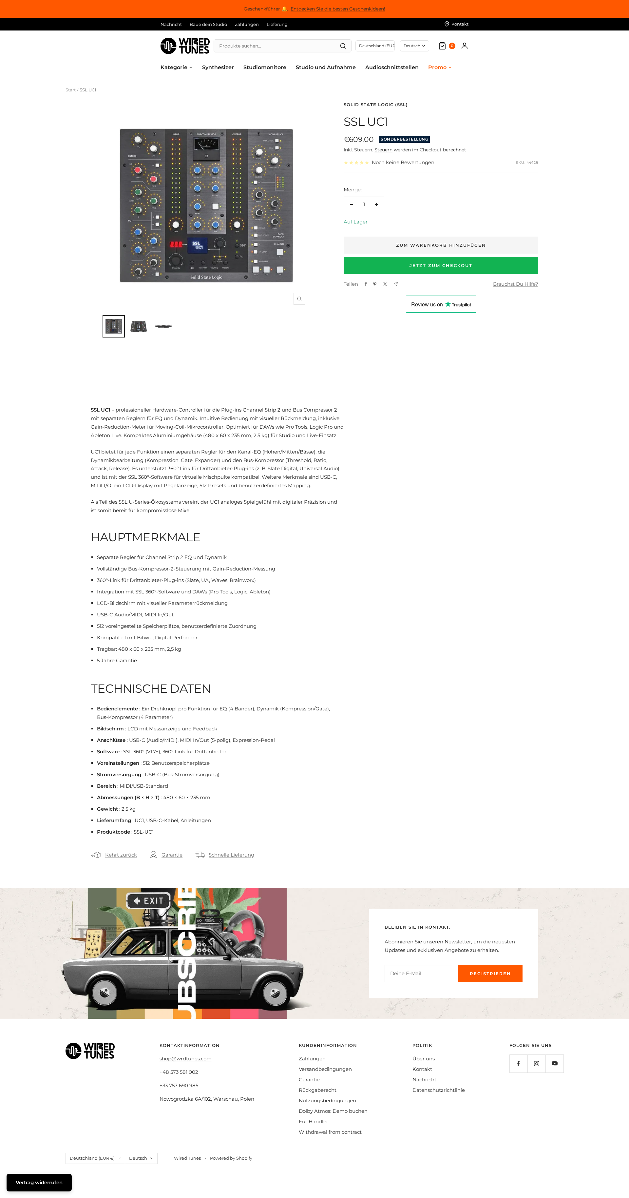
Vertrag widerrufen (39, 1182)
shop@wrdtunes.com (186, 1058)
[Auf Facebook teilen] (366, 284)
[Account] (464, 46)
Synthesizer (218, 67)
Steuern (383, 150)
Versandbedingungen (325, 1069)
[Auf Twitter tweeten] (385, 284)
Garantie (172, 855)
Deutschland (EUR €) (92, 1158)
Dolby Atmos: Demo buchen (333, 1111)
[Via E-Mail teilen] (396, 284)
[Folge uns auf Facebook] (518, 1063)
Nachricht (171, 24)
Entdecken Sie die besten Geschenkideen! (338, 9)
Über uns (423, 1058)
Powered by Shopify (231, 1158)
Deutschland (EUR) (377, 45)
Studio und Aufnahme (326, 67)
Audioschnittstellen (392, 67)
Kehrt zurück (121, 855)
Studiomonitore (264, 67)
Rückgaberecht (317, 1090)
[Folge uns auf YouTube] (554, 1063)
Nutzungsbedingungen (327, 1100)
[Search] (343, 46)
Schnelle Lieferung (231, 855)
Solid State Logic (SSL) (376, 104)
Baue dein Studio (208, 24)
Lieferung (277, 24)
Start (71, 89)
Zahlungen (247, 24)
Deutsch (412, 45)
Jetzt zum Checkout (441, 265)
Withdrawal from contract (330, 1132)
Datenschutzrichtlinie (438, 1090)
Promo (437, 67)
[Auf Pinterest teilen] (374, 284)
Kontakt (422, 1069)
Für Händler (313, 1121)
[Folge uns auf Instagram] (536, 1063)
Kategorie (174, 67)
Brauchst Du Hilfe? (515, 284)
